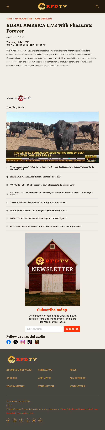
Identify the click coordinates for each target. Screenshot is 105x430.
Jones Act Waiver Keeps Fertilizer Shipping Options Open (38, 202)
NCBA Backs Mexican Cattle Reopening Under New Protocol (38, 210)
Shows (9, 19)
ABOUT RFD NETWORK (19, 370)
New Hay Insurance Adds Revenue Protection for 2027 (35, 177)
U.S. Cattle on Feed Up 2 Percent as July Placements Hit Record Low (42, 185)
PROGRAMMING (15, 386)
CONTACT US (45, 370)
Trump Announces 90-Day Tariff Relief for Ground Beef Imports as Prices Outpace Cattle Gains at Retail (52, 168)
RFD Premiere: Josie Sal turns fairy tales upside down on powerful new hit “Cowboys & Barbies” (51, 194)
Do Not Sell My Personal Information (20, 413)
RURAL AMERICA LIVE (43, 19)
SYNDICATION (46, 386)
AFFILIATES (44, 378)
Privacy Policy (66, 409)
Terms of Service (78, 409)
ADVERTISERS (77, 378)
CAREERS (11, 378)
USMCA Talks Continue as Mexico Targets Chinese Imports (38, 218)
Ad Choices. (93, 409)
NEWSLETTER (77, 386)
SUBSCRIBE (72, 329)
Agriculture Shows (23, 19)
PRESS (73, 370)
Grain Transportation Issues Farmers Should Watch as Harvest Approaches (45, 227)
